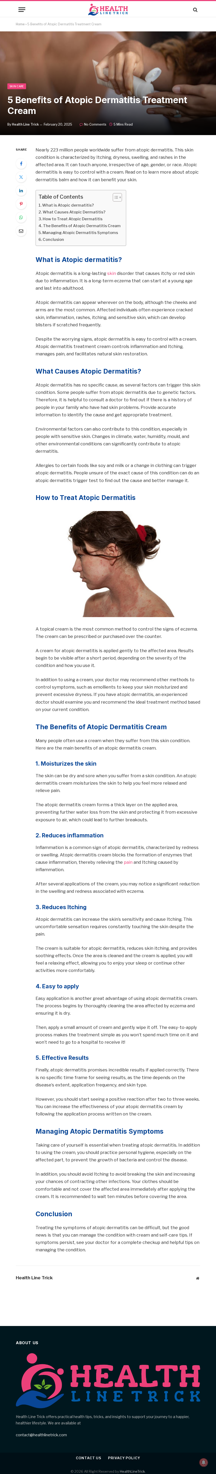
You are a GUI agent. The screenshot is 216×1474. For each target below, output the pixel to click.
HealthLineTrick (132, 1471)
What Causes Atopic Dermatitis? (74, 212)
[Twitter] (21, 177)
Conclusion (53, 239)
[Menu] (21, 10)
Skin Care (16, 86)
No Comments (95, 124)
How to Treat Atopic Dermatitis (72, 219)
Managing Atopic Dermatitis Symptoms (80, 232)
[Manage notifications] (203, 1462)
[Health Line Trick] (108, 9)
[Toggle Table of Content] (115, 197)
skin (111, 273)
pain (128, 862)
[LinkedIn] (21, 190)
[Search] (195, 10)
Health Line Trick (25, 124)
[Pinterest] (21, 204)
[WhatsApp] (21, 217)
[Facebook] (21, 163)
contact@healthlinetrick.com (41, 1435)
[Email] (21, 231)
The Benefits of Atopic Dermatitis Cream (82, 225)
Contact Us (88, 1458)
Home (20, 24)
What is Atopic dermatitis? (68, 205)
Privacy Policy (124, 1458)
